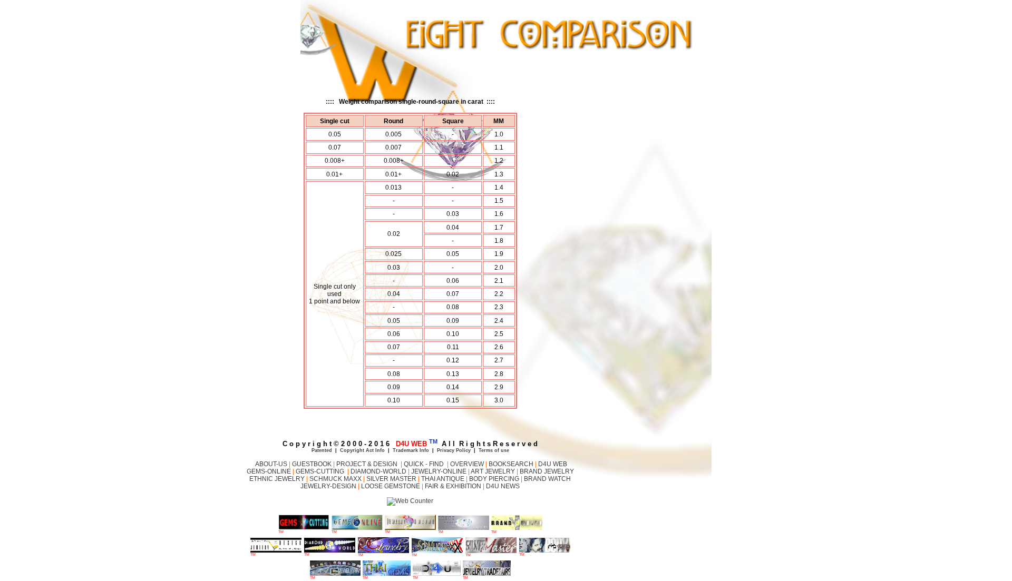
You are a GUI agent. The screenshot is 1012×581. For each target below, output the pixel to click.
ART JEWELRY (493, 471)
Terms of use (494, 450)
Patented (322, 450)
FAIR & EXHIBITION (453, 486)
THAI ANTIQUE (443, 478)
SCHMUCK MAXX (335, 478)
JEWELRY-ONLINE (438, 471)
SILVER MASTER (392, 478)
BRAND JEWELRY (547, 471)
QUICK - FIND (424, 464)
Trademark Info (411, 450)
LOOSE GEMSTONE (391, 486)
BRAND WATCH (546, 478)
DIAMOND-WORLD (378, 471)
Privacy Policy (454, 450)
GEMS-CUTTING (321, 471)
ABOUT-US (270, 464)
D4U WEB (552, 464)
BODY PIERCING (495, 478)
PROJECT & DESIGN (367, 464)
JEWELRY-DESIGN (329, 486)
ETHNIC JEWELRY (277, 478)
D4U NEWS (502, 486)
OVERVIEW (467, 464)
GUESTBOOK (311, 464)
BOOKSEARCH (512, 464)
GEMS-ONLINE (269, 471)
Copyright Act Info (362, 450)
